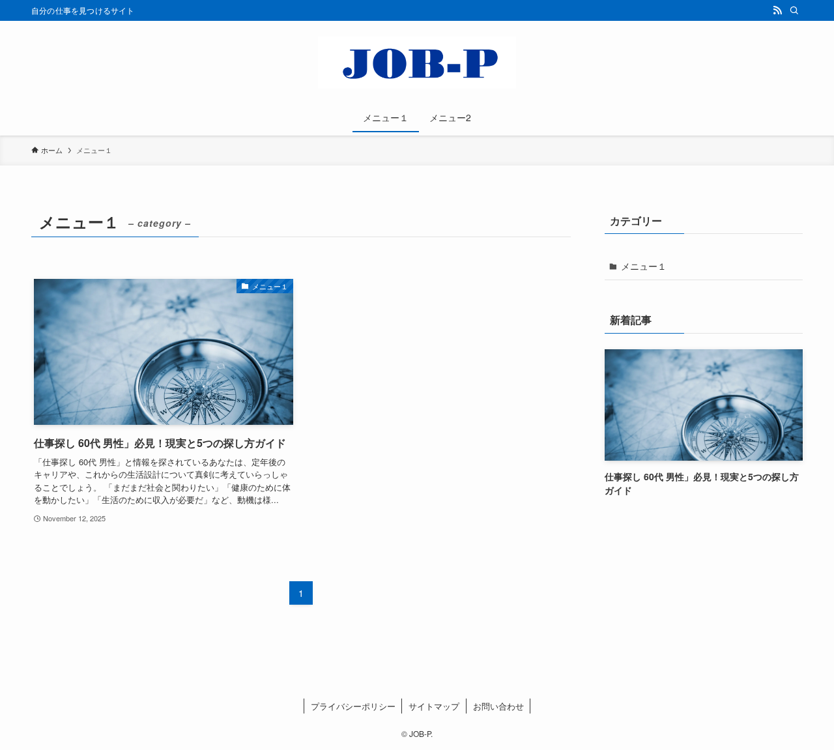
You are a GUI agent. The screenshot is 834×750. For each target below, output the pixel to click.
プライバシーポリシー (353, 706)
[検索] (794, 10)
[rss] (777, 10)
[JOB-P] (417, 62)
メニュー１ (644, 265)
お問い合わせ (498, 706)
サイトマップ (434, 706)
